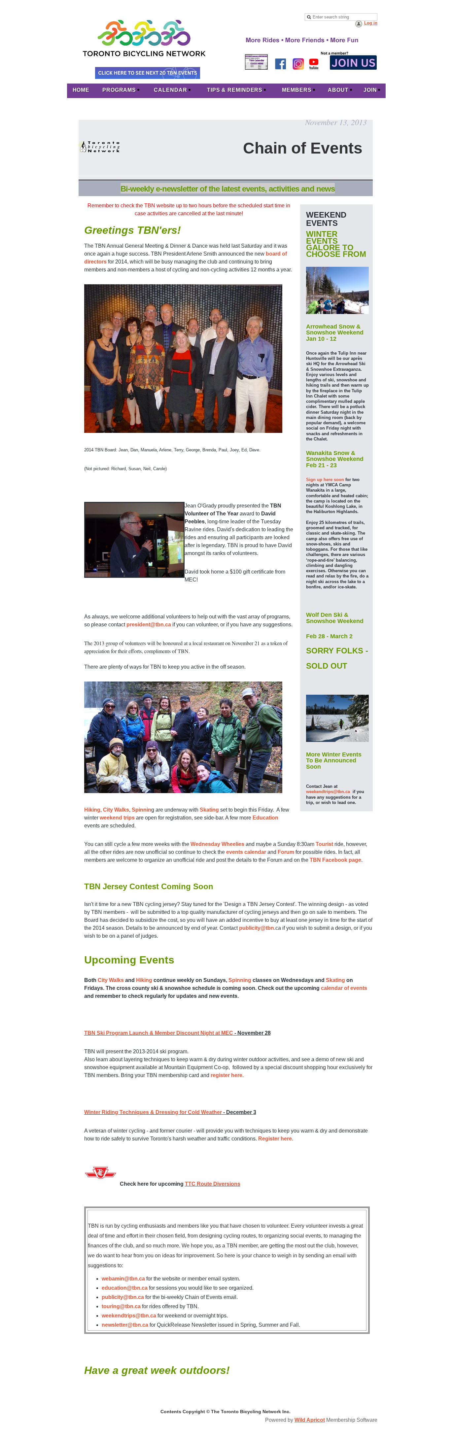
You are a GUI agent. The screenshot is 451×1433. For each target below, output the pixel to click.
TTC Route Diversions (212, 1184)
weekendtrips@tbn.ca (328, 791)
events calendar (246, 852)
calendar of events (344, 988)
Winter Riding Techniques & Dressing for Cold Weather (153, 1112)
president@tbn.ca (148, 624)
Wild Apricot (310, 1420)
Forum (286, 852)
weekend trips (117, 818)
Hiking (92, 810)
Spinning (239, 980)
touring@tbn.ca (121, 1306)
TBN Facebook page (335, 860)
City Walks (116, 810)
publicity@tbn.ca (123, 1297)
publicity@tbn (256, 928)
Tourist (324, 844)
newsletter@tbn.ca (125, 1325)
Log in (370, 22)
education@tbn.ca (125, 1288)
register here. (227, 1075)
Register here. (275, 1138)
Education (265, 818)
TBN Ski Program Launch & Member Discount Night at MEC (158, 1033)
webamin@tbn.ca (123, 1278)
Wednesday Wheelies (217, 844)
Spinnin (141, 810)
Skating (209, 810)
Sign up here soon (325, 479)
